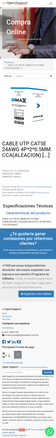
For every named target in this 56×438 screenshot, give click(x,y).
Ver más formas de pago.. (13, 363)
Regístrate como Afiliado (37, 293)
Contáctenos (8, 328)
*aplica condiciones (42, 192)
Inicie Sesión (12, 39)
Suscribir (48, 372)
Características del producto (28, 213)
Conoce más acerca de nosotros (33, 367)
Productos (9, 62)
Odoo (22, 430)
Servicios (6, 319)
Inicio (4, 313)
